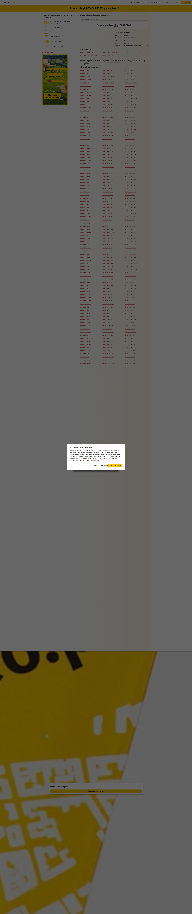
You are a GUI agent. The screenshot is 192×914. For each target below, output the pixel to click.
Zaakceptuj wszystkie (115, 465)
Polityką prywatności (96, 460)
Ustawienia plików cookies (100, 465)
